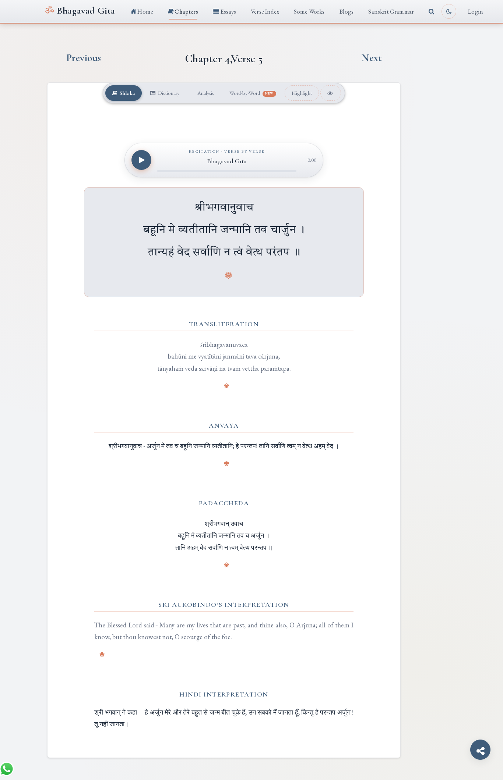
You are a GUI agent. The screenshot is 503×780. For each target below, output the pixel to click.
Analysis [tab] (205, 92)
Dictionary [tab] (168, 92)
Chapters (185, 11)
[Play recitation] (141, 160)
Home (144, 11)
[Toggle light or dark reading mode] (449, 11)
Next (371, 58)
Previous (83, 58)
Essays (227, 11)
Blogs (347, 11)
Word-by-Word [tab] (251, 92)
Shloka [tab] (127, 92)
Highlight (302, 92)
